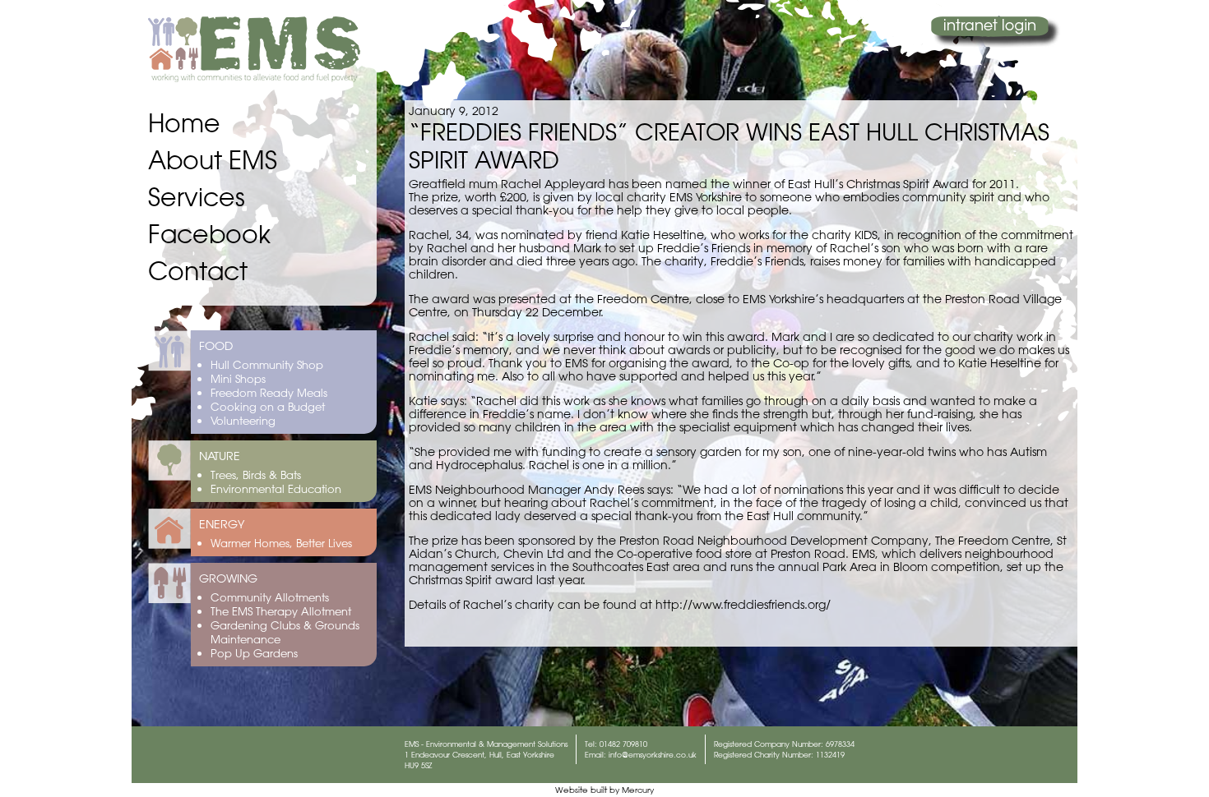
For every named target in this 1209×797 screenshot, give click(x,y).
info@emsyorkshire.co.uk (653, 754)
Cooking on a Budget (268, 406)
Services (196, 197)
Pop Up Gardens (254, 653)
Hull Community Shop (267, 364)
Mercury (638, 790)
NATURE (219, 456)
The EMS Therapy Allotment (281, 611)
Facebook (209, 234)
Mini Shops (238, 378)
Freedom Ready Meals (269, 392)
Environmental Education (276, 488)
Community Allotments (270, 597)
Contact (198, 271)
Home (184, 123)
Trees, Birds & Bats (256, 474)
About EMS (212, 160)
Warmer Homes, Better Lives (281, 543)
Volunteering (243, 420)
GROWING (228, 578)
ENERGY (221, 524)
